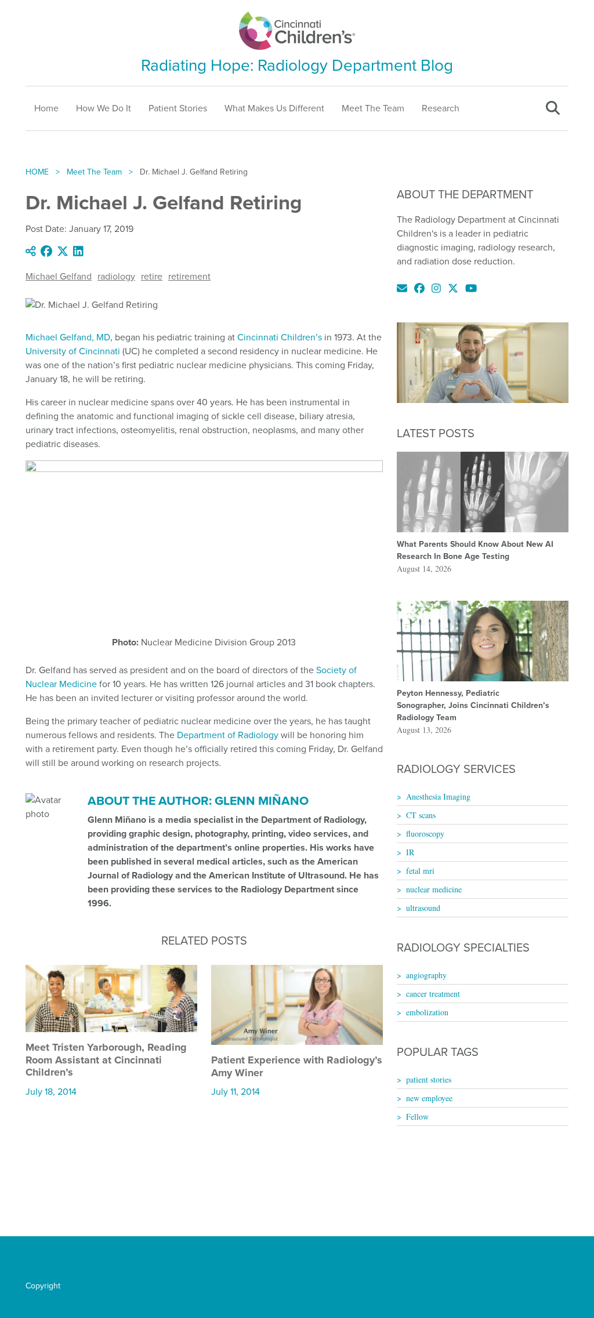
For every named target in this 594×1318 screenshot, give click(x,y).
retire (151, 276)
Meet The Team (373, 108)
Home (46, 108)
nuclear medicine (434, 889)
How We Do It (103, 108)
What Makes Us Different (274, 108)
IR (410, 852)
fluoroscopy (425, 833)
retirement (189, 276)
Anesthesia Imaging (438, 796)
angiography (426, 975)
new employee (429, 1097)
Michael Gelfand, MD (68, 337)
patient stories (428, 1079)
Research (440, 108)
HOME (37, 172)
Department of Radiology (227, 735)
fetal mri (420, 870)
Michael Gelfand (59, 276)
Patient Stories (177, 108)
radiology (116, 276)
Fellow (417, 1116)
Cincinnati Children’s (279, 337)
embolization (427, 1012)
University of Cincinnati (73, 351)
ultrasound (423, 907)
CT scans (421, 814)
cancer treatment (433, 993)
